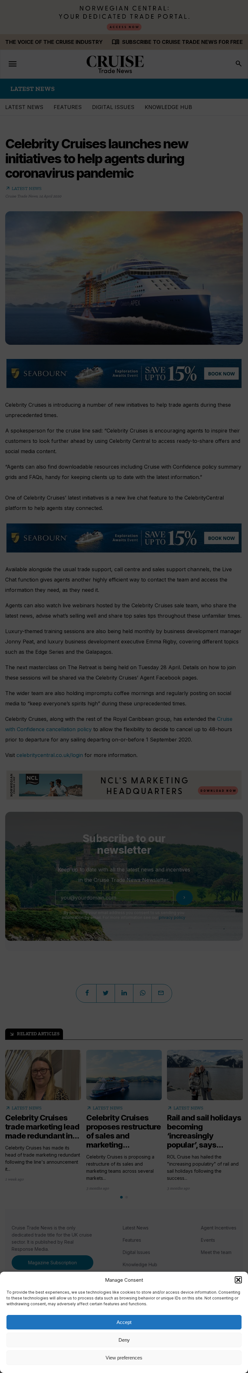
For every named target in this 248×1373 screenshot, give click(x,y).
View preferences (124, 1357)
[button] (238, 1280)
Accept (124, 1322)
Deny (124, 1340)
